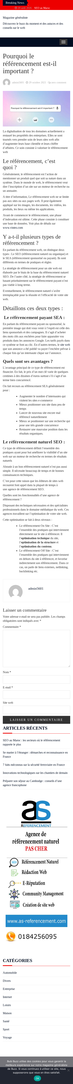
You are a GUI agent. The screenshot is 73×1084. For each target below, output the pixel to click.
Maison (7, 1013)
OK (37, 1078)
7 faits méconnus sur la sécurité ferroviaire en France (34, 764)
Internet (7, 997)
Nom (7, 672)
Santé (6, 1021)
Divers (7, 980)
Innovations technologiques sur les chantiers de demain (35, 772)
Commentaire (12, 626)
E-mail (8, 687)
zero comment (58, 82)
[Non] (68, 1070)
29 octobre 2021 (37, 82)
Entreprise (9, 988)
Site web (8, 702)
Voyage (7, 1037)
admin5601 (18, 82)
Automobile (10, 972)
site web (65, 344)
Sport (6, 1029)
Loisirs (7, 1005)
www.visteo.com (13, 227)
